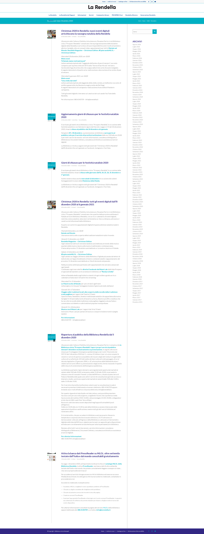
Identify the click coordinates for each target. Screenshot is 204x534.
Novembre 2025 (138, 65)
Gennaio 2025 (137, 88)
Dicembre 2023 (137, 117)
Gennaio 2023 (137, 142)
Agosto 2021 (137, 181)
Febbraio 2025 (137, 85)
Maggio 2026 (137, 51)
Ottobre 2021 (137, 177)
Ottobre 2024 (137, 95)
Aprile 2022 (136, 163)
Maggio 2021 (137, 188)
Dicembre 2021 (137, 172)
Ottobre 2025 (137, 67)
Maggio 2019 (137, 243)
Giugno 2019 (137, 240)
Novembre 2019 (138, 229)
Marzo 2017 (136, 297)
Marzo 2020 (136, 220)
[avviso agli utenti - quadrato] (51, 117)
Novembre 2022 (138, 147)
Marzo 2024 (136, 110)
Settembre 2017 (138, 288)
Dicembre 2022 (137, 145)
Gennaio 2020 (137, 224)
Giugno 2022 (137, 158)
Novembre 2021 (138, 174)
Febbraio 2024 (137, 113)
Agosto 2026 (137, 44)
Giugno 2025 (137, 76)
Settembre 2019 (138, 233)
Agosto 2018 (137, 263)
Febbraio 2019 (137, 250)
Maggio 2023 (137, 133)
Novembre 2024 (138, 92)
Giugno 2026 (137, 49)
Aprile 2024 (136, 108)
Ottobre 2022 (137, 149)
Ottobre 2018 (137, 259)
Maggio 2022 (137, 161)
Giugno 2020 (137, 213)
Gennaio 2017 (137, 300)
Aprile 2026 (136, 54)
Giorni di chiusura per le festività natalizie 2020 (84, 162)
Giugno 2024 (137, 104)
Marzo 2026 (136, 56)
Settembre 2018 (138, 261)
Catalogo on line (122, 1)
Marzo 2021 (136, 192)
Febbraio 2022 (137, 167)
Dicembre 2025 (137, 63)
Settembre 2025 (138, 69)
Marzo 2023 (136, 138)
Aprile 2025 (136, 81)
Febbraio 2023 (137, 140)
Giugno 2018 (137, 268)
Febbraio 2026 (137, 58)
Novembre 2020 (138, 202)
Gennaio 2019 (137, 252)
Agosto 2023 (137, 126)
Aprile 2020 (136, 218)
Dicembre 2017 (137, 281)
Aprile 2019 (136, 245)
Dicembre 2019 (137, 227)
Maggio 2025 (137, 79)
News (74, 459)
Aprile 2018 (136, 272)
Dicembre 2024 (137, 90)
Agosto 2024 (137, 99)
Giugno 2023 (137, 131)
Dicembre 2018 (137, 254)
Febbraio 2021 (137, 195)
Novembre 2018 (138, 256)
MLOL (105, 508)
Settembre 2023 (138, 124)
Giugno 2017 (137, 291)
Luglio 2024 (136, 101)
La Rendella (83, 36)
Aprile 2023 (136, 136)
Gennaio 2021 (137, 197)
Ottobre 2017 (137, 286)
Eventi (74, 36)
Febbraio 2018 (137, 277)
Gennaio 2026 (137, 60)
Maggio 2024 (137, 106)
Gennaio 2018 (137, 279)
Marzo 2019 (136, 247)
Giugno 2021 (137, 186)
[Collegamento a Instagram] (151, 1)
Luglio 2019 (136, 238)
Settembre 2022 (138, 151)
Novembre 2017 (138, 284)
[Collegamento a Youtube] (155, 1)
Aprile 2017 (136, 295)
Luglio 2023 (136, 129)
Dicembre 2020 (137, 199)
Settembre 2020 (138, 206)
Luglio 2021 (136, 183)
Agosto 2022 (137, 154)
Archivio (75, 120)
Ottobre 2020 (137, 204)
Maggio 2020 (137, 215)
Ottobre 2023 (137, 122)
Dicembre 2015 (137, 302)
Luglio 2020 (136, 211)
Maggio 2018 (137, 270)
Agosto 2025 (137, 72)
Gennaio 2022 (137, 170)
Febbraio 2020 (137, 222)
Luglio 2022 (136, 156)
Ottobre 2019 (137, 231)
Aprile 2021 (136, 190)
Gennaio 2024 (137, 115)
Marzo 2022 (136, 165)
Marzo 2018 (136, 275)
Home (104, 1)
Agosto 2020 (137, 208)
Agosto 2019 (137, 236)
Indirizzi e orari (112, 1)
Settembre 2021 (138, 179)
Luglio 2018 (136, 265)
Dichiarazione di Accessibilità (138, 1)
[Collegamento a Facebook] (148, 1)
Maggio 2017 (137, 293)
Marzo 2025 (136, 83)
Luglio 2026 (136, 47)
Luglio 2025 (136, 74)
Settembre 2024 (138, 97)
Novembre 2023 (138, 120)
